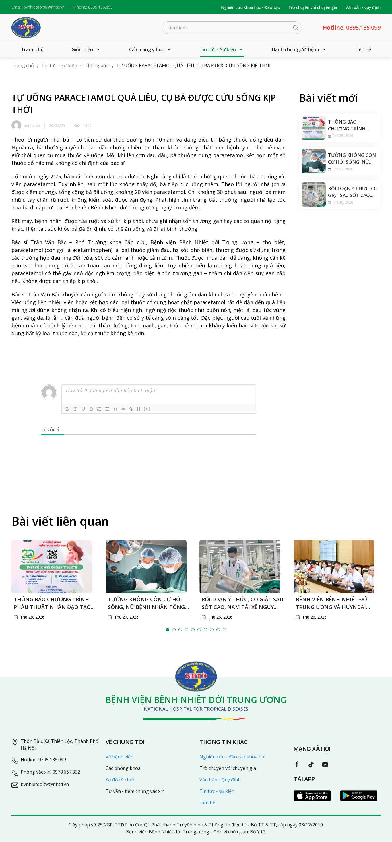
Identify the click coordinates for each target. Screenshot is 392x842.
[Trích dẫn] (115, 409)
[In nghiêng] (75, 409)
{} (139, 408)
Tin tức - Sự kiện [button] (218, 49)
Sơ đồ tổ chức (120, 780)
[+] (147, 408)
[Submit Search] (295, 27)
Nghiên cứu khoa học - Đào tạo (250, 7)
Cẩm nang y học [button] (146, 49)
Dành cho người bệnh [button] (295, 49)
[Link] (131, 409)
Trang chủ (32, 49)
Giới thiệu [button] (82, 49)
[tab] (167, 629)
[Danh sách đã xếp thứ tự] (99, 409)
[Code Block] (123, 409)
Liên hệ (363, 49)
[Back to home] (26, 27)
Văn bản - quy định (363, 7)
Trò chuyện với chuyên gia (312, 7)
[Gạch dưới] (83, 409)
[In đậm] (67, 409)
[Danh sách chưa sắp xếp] (107, 409)
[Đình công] (91, 409)
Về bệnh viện (119, 757)
